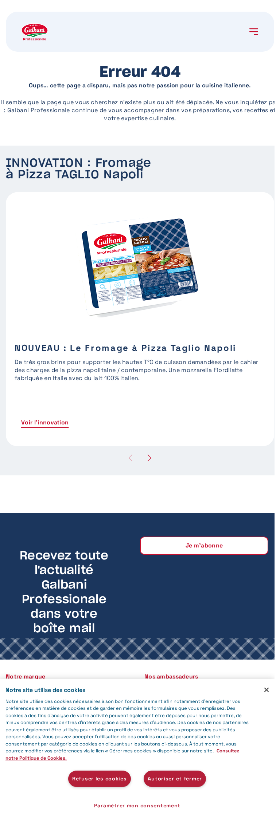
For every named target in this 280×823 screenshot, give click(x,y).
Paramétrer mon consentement (137, 805)
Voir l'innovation (45, 422)
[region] (137, 751)
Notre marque (25, 676)
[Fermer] (266, 690)
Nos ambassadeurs (171, 676)
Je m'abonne (204, 545)
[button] (149, 457)
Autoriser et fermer (175, 778)
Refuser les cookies (99, 778)
